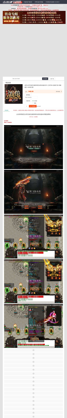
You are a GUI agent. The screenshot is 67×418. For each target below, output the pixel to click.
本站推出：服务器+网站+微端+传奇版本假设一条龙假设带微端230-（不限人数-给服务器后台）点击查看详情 (38, 110)
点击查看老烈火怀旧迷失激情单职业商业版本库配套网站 (33, 114)
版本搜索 (45, 78)
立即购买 (32, 106)
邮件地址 (28, 94)
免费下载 (52, 78)
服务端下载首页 (28, 2)
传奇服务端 (16, 5)
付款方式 (28, 100)
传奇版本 (28, 7)
